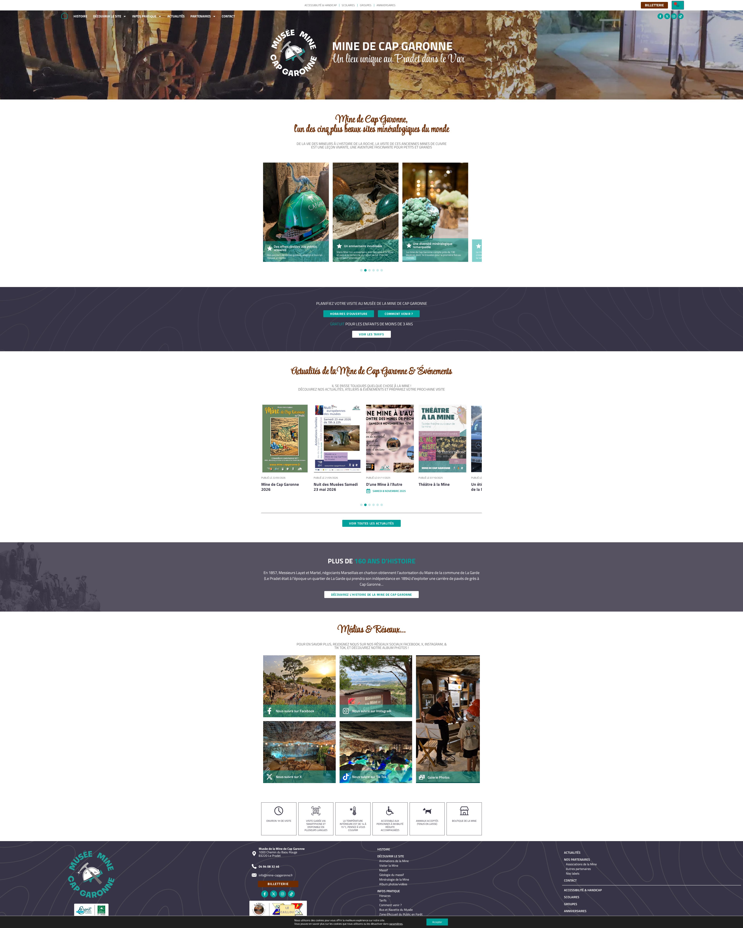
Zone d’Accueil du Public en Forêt (401, 914)
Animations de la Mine (394, 861)
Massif (383, 870)
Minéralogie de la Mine (394, 879)
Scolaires (348, 5)
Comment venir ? (390, 905)
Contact (228, 16)
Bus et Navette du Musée (396, 909)
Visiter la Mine (388, 865)
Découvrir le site (107, 16)
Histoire (80, 16)
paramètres (396, 923)
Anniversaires (386, 5)
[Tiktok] (681, 16)
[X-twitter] (667, 16)
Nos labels (572, 873)
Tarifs (382, 900)
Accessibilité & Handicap (321, 5)
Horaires (384, 895)
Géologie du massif (391, 874)
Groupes (366, 5)
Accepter (437, 922)
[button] (361, 270)
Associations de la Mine (581, 864)
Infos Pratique (144, 16)
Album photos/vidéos (393, 884)
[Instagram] (674, 16)
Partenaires (200, 16)
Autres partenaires (578, 868)
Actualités (176, 16)
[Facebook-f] (660, 16)
